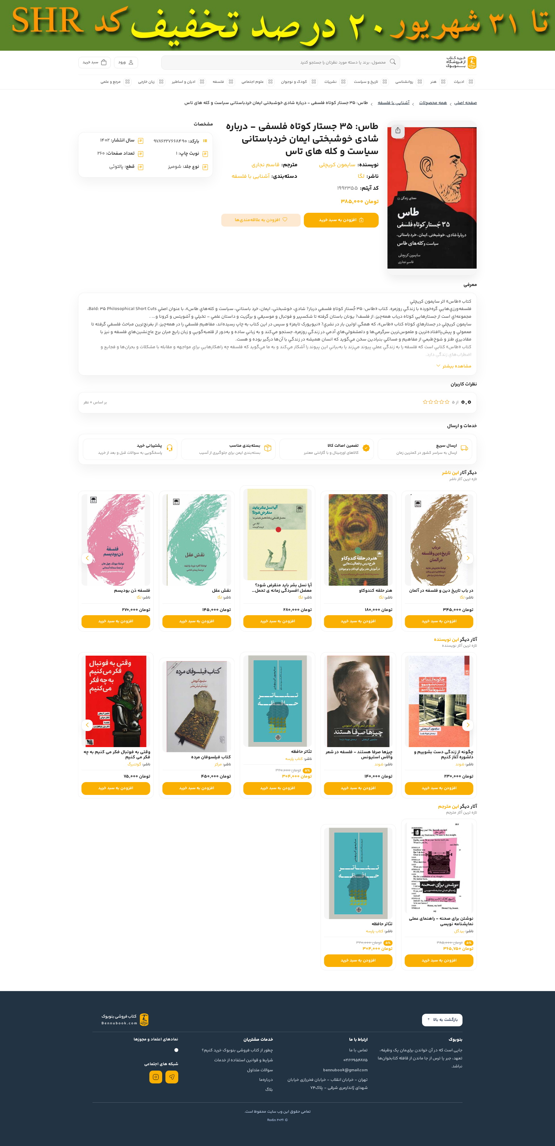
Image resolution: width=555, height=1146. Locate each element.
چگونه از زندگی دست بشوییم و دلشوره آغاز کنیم (443, 755)
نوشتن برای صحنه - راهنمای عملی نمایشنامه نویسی (441, 921)
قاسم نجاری (265, 165)
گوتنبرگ (134, 765)
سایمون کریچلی (337, 165)
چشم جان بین (137, 590)
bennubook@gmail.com (345, 1070)
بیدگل (459, 931)
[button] (261, 220)
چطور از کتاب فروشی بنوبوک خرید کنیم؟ (237, 1050)
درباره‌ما (266, 1080)
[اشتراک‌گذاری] (398, 131)
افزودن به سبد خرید (338, 220)
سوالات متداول (260, 1070)
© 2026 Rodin (277, 1120)
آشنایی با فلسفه (250, 176)
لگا (361, 176)
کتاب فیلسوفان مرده (211, 757)
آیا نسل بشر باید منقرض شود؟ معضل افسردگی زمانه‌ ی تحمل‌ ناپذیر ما (364, 591)
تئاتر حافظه (301, 751)
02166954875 (355, 1060)
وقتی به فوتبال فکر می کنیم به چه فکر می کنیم (117, 755)
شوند (459, 765)
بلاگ (269, 1090)
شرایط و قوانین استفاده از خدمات (243, 1060)
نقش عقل (302, 590)
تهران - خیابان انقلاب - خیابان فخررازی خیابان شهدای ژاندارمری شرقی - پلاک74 (327, 1084)
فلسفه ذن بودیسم (213, 590)
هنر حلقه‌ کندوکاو (456, 590)
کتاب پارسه (294, 759)
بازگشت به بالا (445, 1020)
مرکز (218, 765)
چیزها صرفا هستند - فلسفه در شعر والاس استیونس (359, 755)
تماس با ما (358, 1050)
